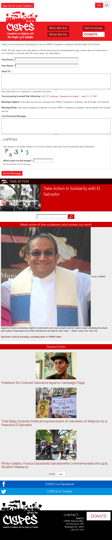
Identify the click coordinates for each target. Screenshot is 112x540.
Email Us (80, 518)
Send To (6, 71)
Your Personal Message (13, 116)
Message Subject (10, 102)
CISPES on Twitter (59, 491)
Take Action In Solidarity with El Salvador (71, 191)
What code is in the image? (18, 160)
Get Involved (93, 28)
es (106, 5)
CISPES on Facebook (59, 484)
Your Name (8, 65)
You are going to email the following (20, 96)
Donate (90, 34)
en (99, 5)
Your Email (7, 59)
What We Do (58, 34)
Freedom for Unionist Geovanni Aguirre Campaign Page (43, 383)
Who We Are (58, 28)
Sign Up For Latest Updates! (17, 5)
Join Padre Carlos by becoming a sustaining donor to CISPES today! (31, 336)
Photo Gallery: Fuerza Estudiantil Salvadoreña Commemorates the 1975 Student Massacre (54, 465)
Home (22, 25)
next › (61, 474)
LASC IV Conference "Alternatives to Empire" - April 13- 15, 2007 (69, 96)
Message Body (9, 107)
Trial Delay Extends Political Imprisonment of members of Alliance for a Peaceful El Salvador (54, 423)
